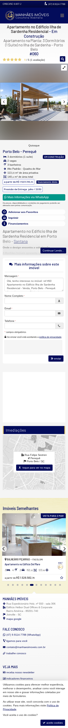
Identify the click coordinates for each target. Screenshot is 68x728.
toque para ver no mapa (36, 467)
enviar (57, 358)
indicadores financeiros (19, 678)
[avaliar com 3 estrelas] (12, 59)
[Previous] (7, 534)
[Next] (61, 534)
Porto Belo (11, 151)
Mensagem (11, 276)
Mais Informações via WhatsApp (28, 197)
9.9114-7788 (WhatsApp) (23, 634)
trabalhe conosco (16, 653)
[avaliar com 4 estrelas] (16, 59)
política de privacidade (50, 337)
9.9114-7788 (56, 4)
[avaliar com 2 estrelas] (8, 59)
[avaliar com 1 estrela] (4, 59)
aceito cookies (54, 722)
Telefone (9, 320)
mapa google (13, 618)
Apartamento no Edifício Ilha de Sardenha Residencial (34, 29)
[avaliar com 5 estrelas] (19, 59)
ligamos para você (16, 640)
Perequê (29, 151)
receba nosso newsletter (20, 672)
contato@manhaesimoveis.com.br (26, 647)
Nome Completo (14, 295)
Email (8, 308)
